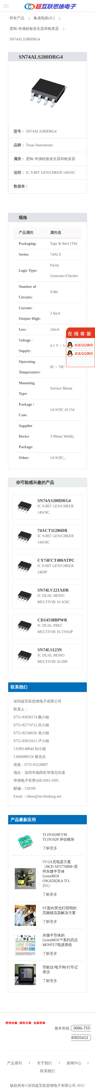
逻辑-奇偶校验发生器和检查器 (34, 29)
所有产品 (17, 18)
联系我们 (47, 1071)
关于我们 (44, 1063)
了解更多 (49, 848)
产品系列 (14, 1063)
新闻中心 (74, 1063)
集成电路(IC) (44, 18)
